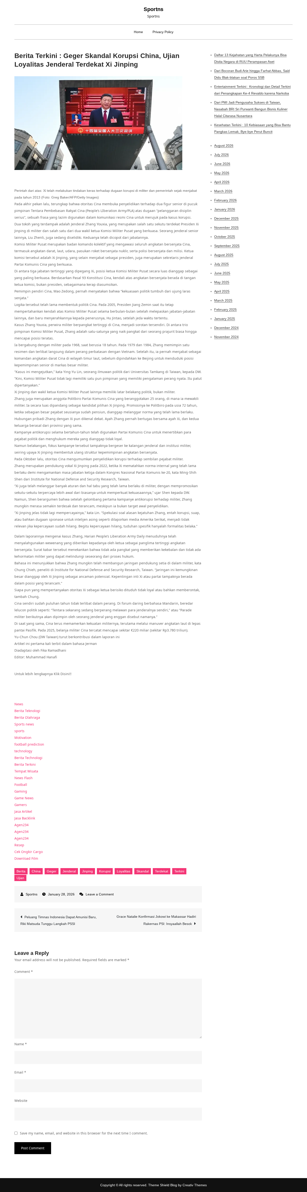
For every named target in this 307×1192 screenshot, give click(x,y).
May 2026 (221, 173)
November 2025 (226, 227)
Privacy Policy (163, 32)
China (36, 871)
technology (23, 751)
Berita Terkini (25, 764)
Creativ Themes (195, 1185)
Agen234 (21, 825)
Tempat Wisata (26, 771)
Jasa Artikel (23, 811)
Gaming (20, 791)
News (18, 704)
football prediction (29, 744)
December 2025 (226, 218)
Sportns (153, 9)
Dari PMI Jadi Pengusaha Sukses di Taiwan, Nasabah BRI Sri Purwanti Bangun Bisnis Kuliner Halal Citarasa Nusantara (251, 109)
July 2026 (221, 155)
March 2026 (223, 191)
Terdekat (161, 871)
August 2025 (223, 255)
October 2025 (224, 237)
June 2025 (222, 273)
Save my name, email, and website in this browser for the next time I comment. (84, 1133)
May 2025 (221, 282)
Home (138, 32)
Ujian (20, 878)
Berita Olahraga (27, 717)
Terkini (179, 871)
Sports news (24, 724)
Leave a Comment (100, 894)
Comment (23, 971)
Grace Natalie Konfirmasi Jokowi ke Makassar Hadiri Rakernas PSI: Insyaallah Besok (156, 920)
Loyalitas (123, 871)
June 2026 (222, 164)
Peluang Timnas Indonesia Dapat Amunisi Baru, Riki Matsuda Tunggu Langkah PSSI (58, 920)
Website (20, 1100)
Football (20, 784)
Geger (51, 871)
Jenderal (69, 871)
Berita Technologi (28, 757)
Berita (21, 871)
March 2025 (223, 300)
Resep (19, 845)
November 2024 (226, 337)
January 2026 (224, 209)
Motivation (22, 737)
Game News (24, 798)
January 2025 (224, 319)
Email (20, 1072)
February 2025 (225, 309)
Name (20, 1044)
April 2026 (222, 182)
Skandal (142, 871)
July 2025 (221, 264)
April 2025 (222, 291)
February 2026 (225, 200)
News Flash (23, 778)
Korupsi (105, 871)
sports (19, 731)
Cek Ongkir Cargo (28, 851)
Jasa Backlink (24, 818)
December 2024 (226, 328)
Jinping (87, 871)
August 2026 (223, 145)
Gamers (20, 804)
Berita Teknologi (27, 710)
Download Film (26, 858)
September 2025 (227, 246)
